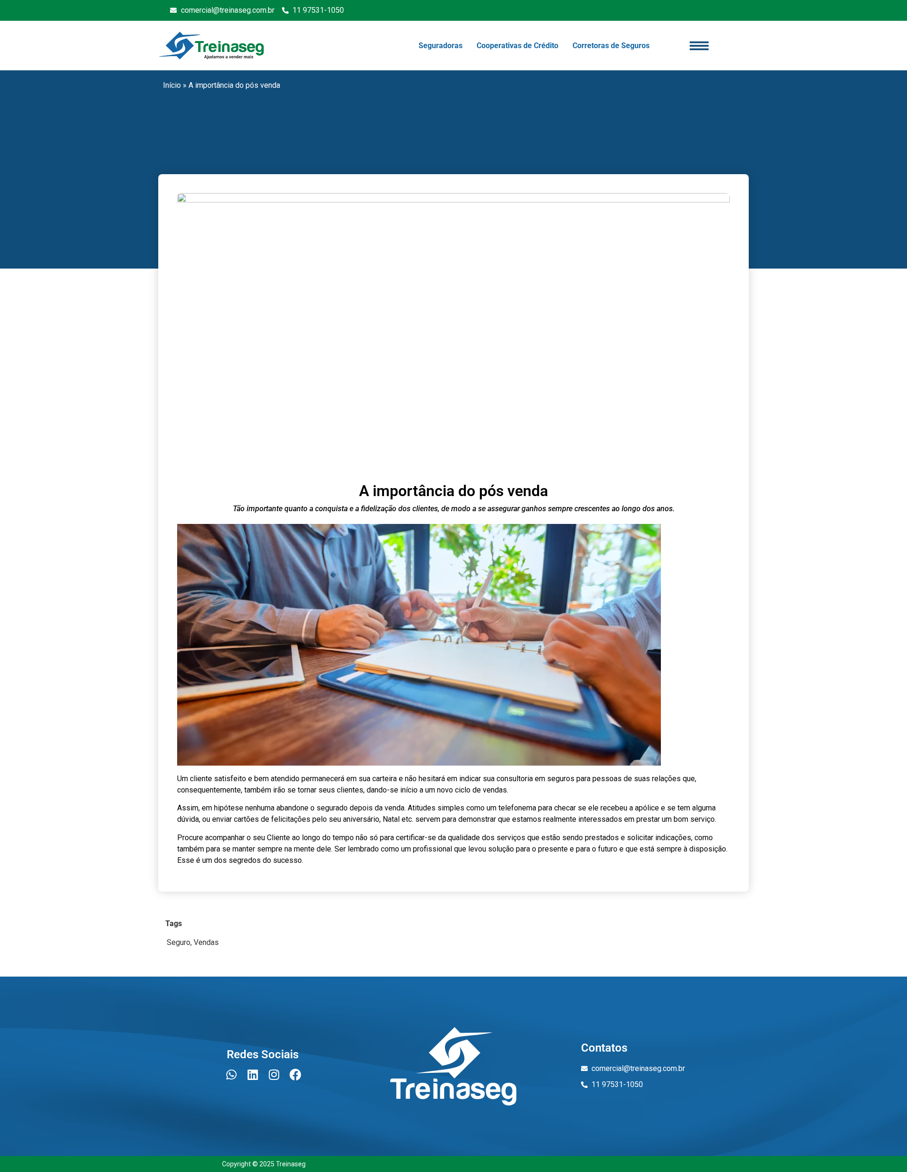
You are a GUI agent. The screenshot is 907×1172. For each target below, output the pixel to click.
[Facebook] (295, 1074)
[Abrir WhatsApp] (883, 1148)
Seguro (178, 942)
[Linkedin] (252, 1074)
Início (172, 85)
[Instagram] (274, 1074)
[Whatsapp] (231, 1074)
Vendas (206, 942)
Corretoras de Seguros (611, 45)
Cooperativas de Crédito (517, 45)
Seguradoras (440, 45)
